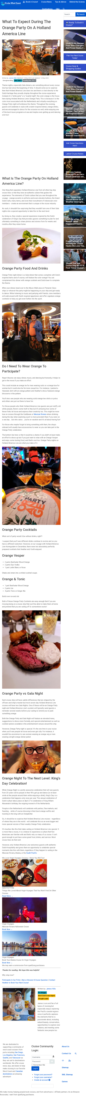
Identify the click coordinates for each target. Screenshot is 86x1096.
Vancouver (16, 1058)
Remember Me (39, 1065)
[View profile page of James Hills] (19, 1004)
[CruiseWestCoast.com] (11, 4)
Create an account (41, 1080)
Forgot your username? (43, 1077)
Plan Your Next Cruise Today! (74, 56)
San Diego (19, 1052)
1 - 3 (6, 153)
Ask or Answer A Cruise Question (35, 980)
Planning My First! (11, 150)
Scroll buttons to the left (12, 137)
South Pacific (31, 853)
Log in (35, 1068)
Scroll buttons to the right (13, 140)
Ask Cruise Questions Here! (74, 144)
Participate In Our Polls (11, 980)
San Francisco (19, 1055)
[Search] (64, 8)
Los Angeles (8, 1055)
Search (82, 14)
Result (56, 164)
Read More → (7, 896)
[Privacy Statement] (63, 1060)
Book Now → (7, 929)
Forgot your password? (43, 1075)
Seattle (5, 1058)
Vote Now (18, 164)
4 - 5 (6, 155)
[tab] (31, 120)
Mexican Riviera (40, 414)
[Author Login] (70, 1060)
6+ (5, 158)
